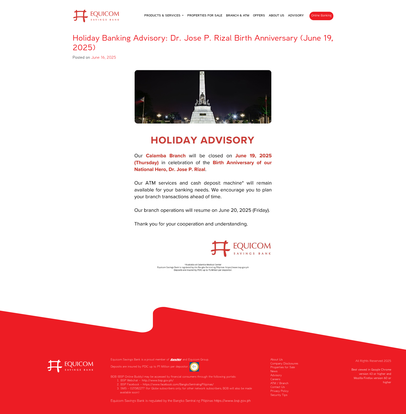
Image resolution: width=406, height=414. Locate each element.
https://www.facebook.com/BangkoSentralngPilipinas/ (178, 384)
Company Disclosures (284, 364)
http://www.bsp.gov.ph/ (158, 380)
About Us (276, 15)
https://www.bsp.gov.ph (232, 400)
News (273, 371)
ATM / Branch (279, 383)
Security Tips (278, 395)
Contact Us (277, 387)
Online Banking (321, 15)
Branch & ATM (237, 15)
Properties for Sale (204, 15)
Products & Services (162, 15)
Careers (275, 379)
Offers (259, 15)
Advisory (296, 15)
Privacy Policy (279, 391)
